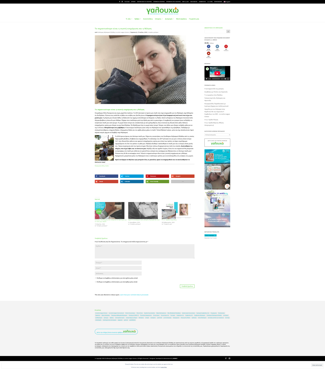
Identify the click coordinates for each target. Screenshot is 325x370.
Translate (215, 238)
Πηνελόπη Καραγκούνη (146, 315)
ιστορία (147, 317)
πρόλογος (194, 317)
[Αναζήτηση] (228, 31)
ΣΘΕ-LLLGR (185, 1)
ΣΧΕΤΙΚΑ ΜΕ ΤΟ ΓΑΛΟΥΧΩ (144, 1)
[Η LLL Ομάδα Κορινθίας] (177, 210)
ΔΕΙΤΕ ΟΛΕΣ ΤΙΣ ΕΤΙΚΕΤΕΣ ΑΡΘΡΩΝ (217, 140)
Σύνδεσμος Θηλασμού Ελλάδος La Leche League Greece (113, 32)
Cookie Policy (164, 367)
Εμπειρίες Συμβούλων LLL (203, 313)
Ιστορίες (158, 19)
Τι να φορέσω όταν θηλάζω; (213, 95)
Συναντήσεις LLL (165, 315)
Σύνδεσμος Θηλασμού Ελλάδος (214, 315)
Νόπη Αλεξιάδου (106, 315)
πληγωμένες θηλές (185, 317)
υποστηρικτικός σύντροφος (109, 320)
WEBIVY (175, 358)
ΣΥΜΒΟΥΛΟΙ (202, 1)
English (228, 2)
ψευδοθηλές (132, 320)
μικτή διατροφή (167, 317)
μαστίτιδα (159, 317)
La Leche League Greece (101, 313)
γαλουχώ (106, 317)
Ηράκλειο (97, 315)
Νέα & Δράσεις (181, 19)
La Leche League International (116, 313)
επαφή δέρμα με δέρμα (131, 317)
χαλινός (126, 320)
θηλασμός (141, 317)
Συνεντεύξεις (148, 19)
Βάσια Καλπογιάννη (161, 313)
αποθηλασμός (98, 317)
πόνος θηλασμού (202, 317)
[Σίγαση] (225, 79)
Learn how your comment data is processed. (134, 295)
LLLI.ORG (210, 1)
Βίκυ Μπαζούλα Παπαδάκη (174, 313)
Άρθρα (137, 19)
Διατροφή (168, 19)
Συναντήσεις (156, 315)
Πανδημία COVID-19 (134, 315)
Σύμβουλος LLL (189, 315)
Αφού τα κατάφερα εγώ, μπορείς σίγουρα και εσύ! (144, 220)
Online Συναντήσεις (130, 313)
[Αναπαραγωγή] (207, 79)
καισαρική (153, 317)
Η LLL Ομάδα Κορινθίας (169, 220)
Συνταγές (173, 315)
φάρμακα (120, 320)
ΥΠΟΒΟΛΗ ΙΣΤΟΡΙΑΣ (159, 1)
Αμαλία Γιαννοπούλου (149, 313)
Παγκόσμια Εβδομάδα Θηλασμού (119, 315)
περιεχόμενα (176, 317)
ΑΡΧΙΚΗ (133, 1)
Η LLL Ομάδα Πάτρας (211, 120)
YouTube (127, 1)
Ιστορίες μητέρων (153, 32)
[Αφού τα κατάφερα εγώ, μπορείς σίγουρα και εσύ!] (144, 210)
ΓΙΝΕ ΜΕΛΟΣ (193, 1)
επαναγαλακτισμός (119, 317)
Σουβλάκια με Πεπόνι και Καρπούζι (216, 92)
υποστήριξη (98, 320)
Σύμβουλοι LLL (180, 315)
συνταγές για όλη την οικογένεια (216, 317)
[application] (217, 73)
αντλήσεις (225, 315)
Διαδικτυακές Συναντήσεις (188, 313)
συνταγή (227, 317)
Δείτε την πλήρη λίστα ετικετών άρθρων (110, 332)
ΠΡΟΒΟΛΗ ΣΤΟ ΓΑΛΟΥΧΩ (173, 1)
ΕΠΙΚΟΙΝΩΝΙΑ (218, 1)
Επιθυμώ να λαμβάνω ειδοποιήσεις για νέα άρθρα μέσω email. (117, 282)
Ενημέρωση (214, 313)
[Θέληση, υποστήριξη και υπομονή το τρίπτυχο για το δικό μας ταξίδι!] (111, 210)
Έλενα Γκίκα (140, 313)
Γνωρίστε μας (194, 19)
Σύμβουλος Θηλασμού (199, 315)
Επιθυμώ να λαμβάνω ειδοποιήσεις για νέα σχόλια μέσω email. (117, 278)
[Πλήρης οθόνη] (228, 79)
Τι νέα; (128, 19)
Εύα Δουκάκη (221, 313)
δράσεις (112, 317)
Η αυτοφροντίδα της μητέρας (214, 89)
